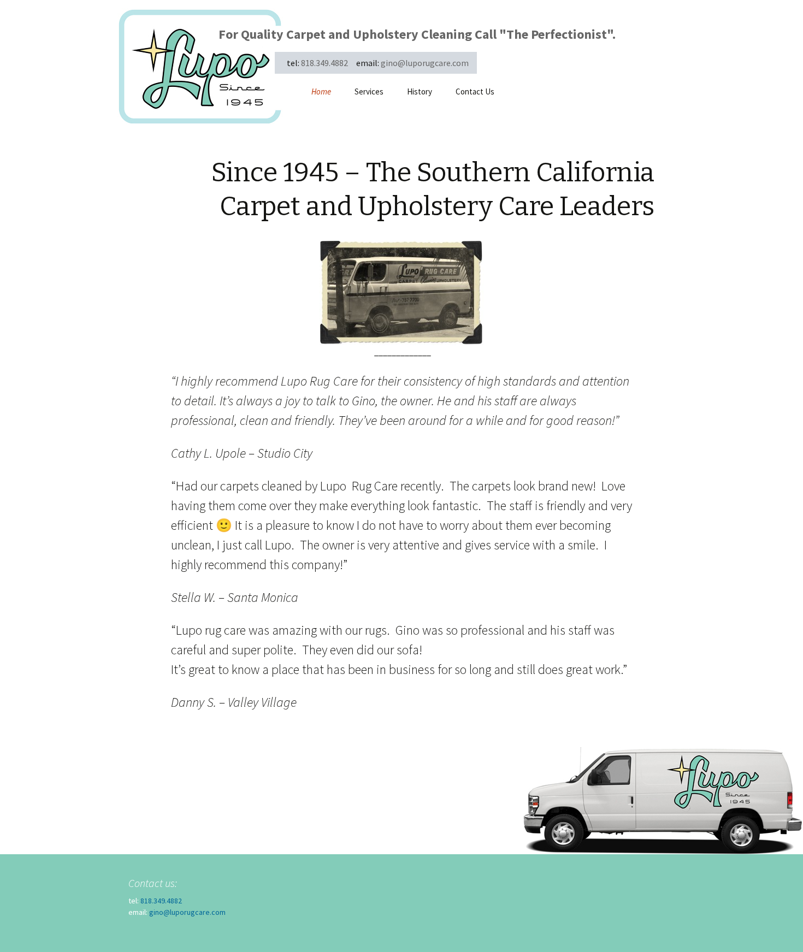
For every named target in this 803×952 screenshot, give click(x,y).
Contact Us (475, 91)
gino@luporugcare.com (425, 62)
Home (321, 91)
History (419, 91)
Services (369, 91)
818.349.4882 (324, 62)
